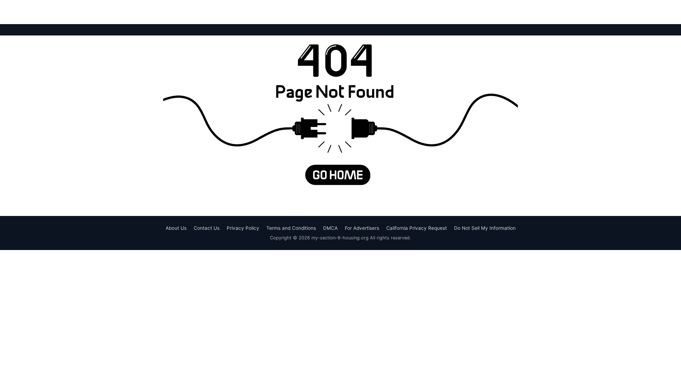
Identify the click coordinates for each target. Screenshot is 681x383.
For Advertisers (362, 228)
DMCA (330, 228)
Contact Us (207, 228)
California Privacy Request (416, 228)
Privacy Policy (243, 228)
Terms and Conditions (291, 228)
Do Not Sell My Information (485, 228)
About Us (176, 228)
